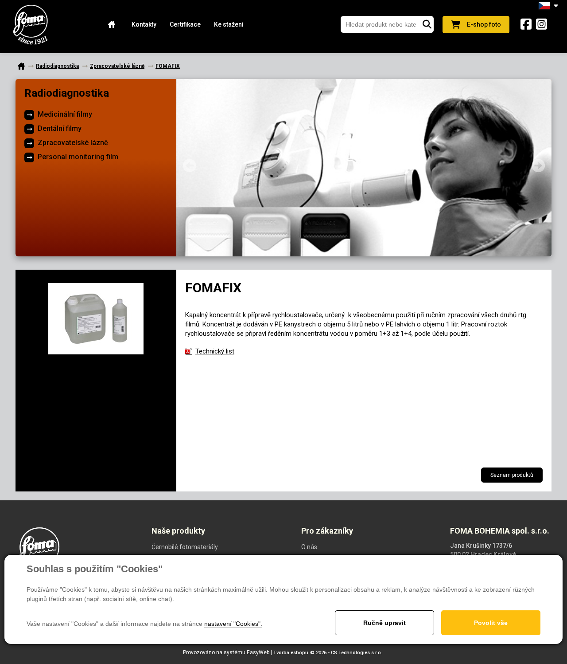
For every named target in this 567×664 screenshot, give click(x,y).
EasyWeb (258, 652)
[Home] (111, 24)
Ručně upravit (384, 622)
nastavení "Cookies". (233, 623)
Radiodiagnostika (66, 93)
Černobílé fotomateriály (184, 546)
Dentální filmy (60, 128)
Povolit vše (491, 622)
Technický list (214, 351)
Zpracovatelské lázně (73, 142)
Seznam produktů (511, 475)
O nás (309, 546)
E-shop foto (484, 24)
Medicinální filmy (65, 114)
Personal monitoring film (78, 157)
